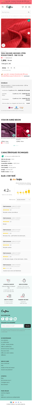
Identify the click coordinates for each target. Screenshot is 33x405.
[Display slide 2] (15, 145)
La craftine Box (5, 342)
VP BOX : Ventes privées (7, 344)
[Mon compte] (26, 7)
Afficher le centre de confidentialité (10, 397)
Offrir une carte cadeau (7, 353)
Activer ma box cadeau (7, 348)
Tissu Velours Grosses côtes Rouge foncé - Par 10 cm (25, 16)
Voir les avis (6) (9, 57)
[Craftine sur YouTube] (15, 318)
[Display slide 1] (14, 145)
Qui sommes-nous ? (6, 380)
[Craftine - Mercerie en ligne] (10, 7)
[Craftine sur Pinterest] (11, 318)
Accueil (2, 16)
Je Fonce (26, 76)
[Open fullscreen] (16, 33)
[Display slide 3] (16, 145)
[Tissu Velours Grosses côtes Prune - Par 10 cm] (8, 130)
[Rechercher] (29, 12)
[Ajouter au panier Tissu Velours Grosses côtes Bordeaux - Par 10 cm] (28, 135)
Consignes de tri (5, 382)
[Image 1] (15, 49)
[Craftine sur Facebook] (2, 318)
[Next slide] (27, 131)
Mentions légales (5, 393)
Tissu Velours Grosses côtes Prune (8, 138)
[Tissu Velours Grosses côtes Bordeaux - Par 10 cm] (23, 130)
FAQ (2, 365)
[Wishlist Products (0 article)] (22, 7)
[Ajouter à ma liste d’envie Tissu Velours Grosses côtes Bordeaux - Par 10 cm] (18, 135)
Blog (2, 378)
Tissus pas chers (5, 350)
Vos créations (4, 340)
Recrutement (4, 384)
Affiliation (3, 355)
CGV (2, 395)
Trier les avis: (12, 199)
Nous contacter (5, 363)
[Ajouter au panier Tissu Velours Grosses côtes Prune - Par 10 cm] (13, 135)
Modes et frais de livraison (8, 367)
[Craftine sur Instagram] (6, 318)
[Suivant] (28, 33)
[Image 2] (16, 49)
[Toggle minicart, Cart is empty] (29, 7)
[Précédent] (3, 33)
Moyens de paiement (6, 369)
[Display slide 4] (17, 145)
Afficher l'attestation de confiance (23, 183)
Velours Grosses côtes (14, 16)
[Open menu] (2, 6)
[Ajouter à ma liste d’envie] (3, 45)
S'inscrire (27, 326)
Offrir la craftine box (6, 346)
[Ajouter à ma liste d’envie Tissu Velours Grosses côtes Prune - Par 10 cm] (3, 135)
